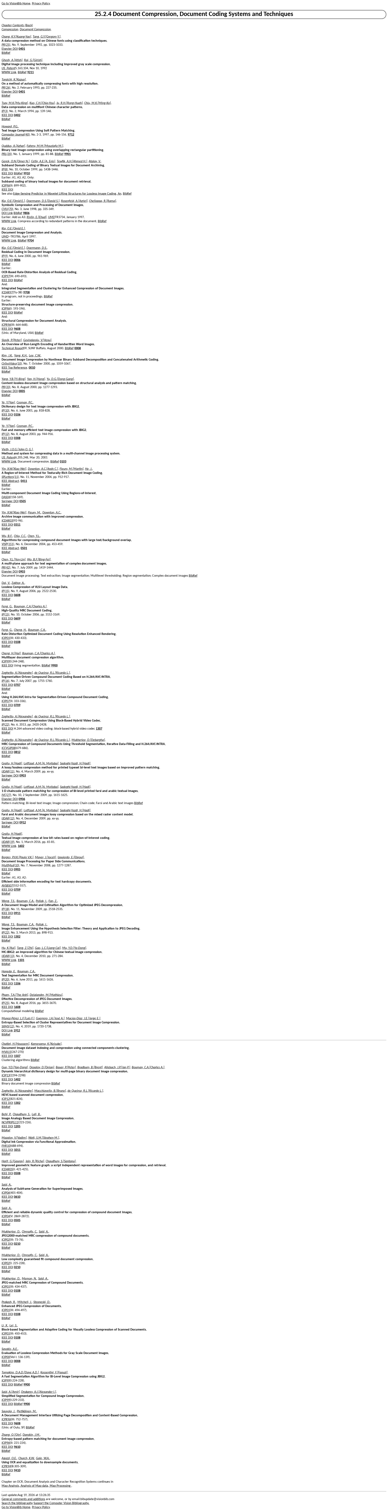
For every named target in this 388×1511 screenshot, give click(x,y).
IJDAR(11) (8, 771)
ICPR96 (6, 325)
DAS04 (6, 497)
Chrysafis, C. (29, 1231)
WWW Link (9, 72)
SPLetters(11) (10, 477)
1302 (17, 936)
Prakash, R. (9, 1302)
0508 (17, 1173)
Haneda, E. (9, 971)
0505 (22, 501)
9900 (54, 665)
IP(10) (5, 410)
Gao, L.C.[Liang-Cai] (48, 948)
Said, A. (6, 1184)
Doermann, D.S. (36, 248)
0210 (17, 1244)
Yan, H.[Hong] (36, 379)
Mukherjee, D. (11, 1231)
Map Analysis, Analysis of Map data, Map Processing (36, 1486)
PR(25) (6, 45)
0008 (77, 348)
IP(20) (5, 979)
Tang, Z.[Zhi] (25, 948)
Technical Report (12, 348)
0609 (17, 618)
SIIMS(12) (8, 1026)
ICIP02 (6, 1239)
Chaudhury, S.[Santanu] (61, 1161)
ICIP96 (6, 185)
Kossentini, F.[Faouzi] (53, 1372)
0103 (63, 461)
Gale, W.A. (43, 1458)
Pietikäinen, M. (26, 1411)
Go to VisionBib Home (16, 3)
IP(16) (5, 681)
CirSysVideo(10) (12, 363)
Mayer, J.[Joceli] (45, 857)
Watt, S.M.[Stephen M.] (43, 1138)
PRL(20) (7, 154)
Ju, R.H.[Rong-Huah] (69, 103)
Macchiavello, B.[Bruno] (50, 1091)
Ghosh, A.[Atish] (12, 60)
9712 (71, 134)
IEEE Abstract (10, 481)
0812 (17, 752)
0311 (17, 524)
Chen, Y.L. (34, 536)
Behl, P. (6, 1114)
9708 (26, 292)
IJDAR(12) (8, 818)
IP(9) (5, 256)
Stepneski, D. (41, 1302)
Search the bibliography (17, 1503)
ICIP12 (6, 1099)
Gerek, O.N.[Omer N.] (16, 161)
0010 (32, 367)
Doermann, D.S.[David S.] (42, 201)
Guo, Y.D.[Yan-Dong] (15, 1067)
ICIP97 (6, 276)
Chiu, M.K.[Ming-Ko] (97, 103)
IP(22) (5, 724)
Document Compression (35, 29)
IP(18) (5, 909)
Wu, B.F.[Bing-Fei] (39, 559)
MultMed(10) (10, 865)
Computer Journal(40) (16, 134)
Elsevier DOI (10, 49)
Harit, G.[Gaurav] (13, 1161)
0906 (22, 799)
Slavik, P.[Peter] (12, 340)
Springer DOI (10, 501)
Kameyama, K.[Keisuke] (46, 1044)
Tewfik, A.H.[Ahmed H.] (72, 161)
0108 (17, 642)
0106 (17, 414)
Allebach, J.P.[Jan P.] (117, 1067)
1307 (99, 728)
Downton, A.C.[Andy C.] (43, 469)
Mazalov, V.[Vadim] (14, 1138)
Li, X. (5, 1325)
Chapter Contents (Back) (17, 25)
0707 (17, 685)
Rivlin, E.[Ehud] (36, 217)
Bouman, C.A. (37, 630)
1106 (17, 983)
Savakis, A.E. (10, 1349)
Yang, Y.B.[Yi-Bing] (13, 379)
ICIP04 (6, 1216)
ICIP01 (6, 638)
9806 (26, 213)
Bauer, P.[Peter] (66, 1067)
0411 (24, 481)
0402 (17, 115)
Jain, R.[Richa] (34, 1161)
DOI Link (7, 213)
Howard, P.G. (10, 126)
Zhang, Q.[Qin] (11, 1435)
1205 (17, 1126)
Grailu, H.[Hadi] (12, 763)
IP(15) (5, 591)
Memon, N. (29, 1278)
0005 (22, 391)
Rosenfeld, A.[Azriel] (74, 201)
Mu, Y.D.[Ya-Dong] (74, 948)
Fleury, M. (34, 512)
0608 (17, 595)
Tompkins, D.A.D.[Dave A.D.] (20, 1372)
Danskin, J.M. (31, 1435)
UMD (51, 217)
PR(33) (6, 387)
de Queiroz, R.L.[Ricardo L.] (52, 673)
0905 (17, 869)
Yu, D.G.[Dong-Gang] (60, 379)
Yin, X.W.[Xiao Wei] (14, 469)
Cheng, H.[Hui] (11, 653)
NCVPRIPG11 (10, 1122)
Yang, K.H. (20, 355)
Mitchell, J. (24, 1302)
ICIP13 (6, 1075)
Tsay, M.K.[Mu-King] (15, 103)
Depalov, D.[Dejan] (42, 1067)
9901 (67, 154)
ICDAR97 (7, 292)
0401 (22, 49)
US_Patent (8, 68)
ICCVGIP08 (8, 748)
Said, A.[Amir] (11, 1392)
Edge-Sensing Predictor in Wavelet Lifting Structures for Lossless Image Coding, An (67, 193)
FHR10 (6, 1146)
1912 (17, 1030)
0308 (17, 438)
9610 (17, 1447)
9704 (30, 240)
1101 (21, 960)
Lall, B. (36, 1114)
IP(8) (5, 169)
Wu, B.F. (7, 536)
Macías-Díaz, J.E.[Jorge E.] (83, 1018)
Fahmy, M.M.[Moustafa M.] (45, 146)
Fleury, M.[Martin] (71, 469)
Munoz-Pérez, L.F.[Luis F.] (18, 1018)
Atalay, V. (95, 161)
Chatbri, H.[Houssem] (15, 1044)
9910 (26, 173)
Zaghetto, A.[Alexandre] (17, 673)
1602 (21, 846)
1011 (17, 1150)
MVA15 (6, 1052)
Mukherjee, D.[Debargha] (88, 740)
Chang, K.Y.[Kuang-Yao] (16, 36)
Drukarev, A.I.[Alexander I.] (38, 1392)
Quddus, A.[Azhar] (13, 146)
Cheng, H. (20, 630)
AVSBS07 (7, 885)
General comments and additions (23, 1499)
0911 (17, 913)
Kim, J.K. (7, 355)
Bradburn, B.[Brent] (90, 1067)
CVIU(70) (7, 209)
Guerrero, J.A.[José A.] (50, 1018)
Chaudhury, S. (21, 1114)
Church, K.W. (26, 1458)
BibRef (6, 53)
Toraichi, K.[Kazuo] (14, 79)
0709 (17, 705)
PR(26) (6, 87)
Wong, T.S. (8, 901)
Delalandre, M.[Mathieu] (46, 995)
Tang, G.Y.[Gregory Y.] (46, 36)
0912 (22, 822)
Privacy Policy (41, 3)
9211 (30, 72)
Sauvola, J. (8, 1411)
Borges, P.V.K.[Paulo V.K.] (17, 857)
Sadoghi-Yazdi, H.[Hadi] (75, 763)
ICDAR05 (7, 1169)
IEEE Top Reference (14, 367)
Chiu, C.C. (20, 536)
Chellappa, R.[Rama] (102, 201)
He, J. (88, 469)
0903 (22, 571)
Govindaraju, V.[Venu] (37, 340)
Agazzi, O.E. (9, 1458)
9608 (17, 329)
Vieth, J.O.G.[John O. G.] (17, 449)
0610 (17, 1197)
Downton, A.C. (51, 512)
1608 (17, 1007)
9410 (17, 1470)
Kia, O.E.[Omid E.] (13, 201)
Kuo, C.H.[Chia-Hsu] (42, 103)
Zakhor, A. (18, 583)
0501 (24, 548)
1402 (17, 1079)
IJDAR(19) (8, 842)
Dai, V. (6, 583)
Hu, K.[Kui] (8, 948)
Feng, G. (7, 606)
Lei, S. (13, 1325)
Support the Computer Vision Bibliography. (61, 1503)
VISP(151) (8, 544)
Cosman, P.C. (25, 402)
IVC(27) (6, 795)
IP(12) (5, 434)
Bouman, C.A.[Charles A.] (30, 606)
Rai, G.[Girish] (33, 60)
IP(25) (5, 1003)
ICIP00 (6, 1357)
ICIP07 (6, 701)
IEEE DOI (7, 115)
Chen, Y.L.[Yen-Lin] (13, 559)
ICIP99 (6, 661)
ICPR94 (6, 1466)
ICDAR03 (7, 520)
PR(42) (6, 567)
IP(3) (5, 111)
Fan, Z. (52, 901)
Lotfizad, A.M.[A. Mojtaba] (41, 763)
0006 (17, 260)
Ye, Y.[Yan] (8, 402)
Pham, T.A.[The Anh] (15, 995)
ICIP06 (6, 1193)
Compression (10, 29)
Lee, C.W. (35, 355)
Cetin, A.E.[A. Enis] (43, 161)
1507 (17, 1056)
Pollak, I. (41, 901)
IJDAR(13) (8, 956)
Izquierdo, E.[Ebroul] (71, 857)
